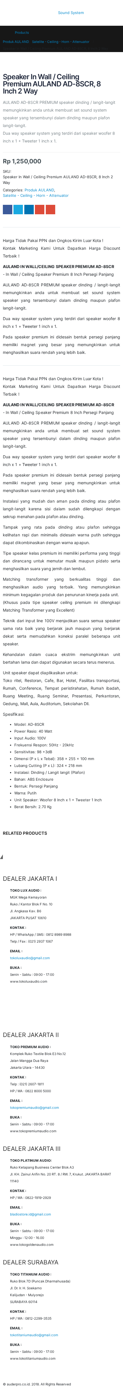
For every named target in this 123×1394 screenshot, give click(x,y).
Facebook (7, 209)
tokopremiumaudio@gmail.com (34, 1108)
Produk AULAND (39, 190)
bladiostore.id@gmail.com (30, 1214)
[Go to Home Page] (5, 32)
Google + (39, 209)
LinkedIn (29, 209)
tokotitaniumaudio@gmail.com (34, 1335)
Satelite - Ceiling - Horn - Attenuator (36, 195)
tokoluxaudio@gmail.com (30, 958)
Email (50, 209)
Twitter (18, 209)
